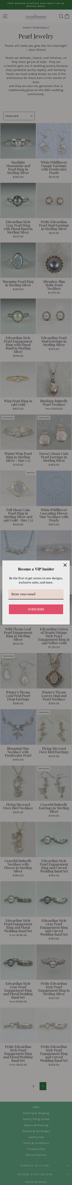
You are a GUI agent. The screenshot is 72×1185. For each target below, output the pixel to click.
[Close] (65, 565)
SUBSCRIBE (36, 609)
